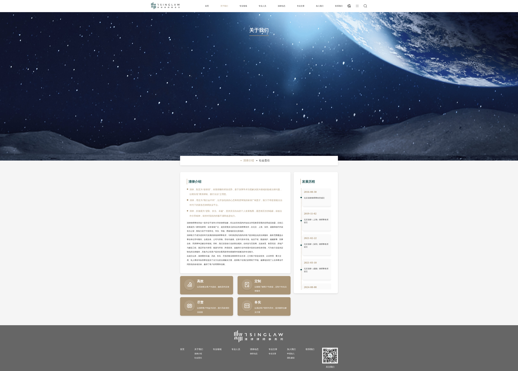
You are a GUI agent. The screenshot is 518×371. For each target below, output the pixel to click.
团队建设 (291, 358)
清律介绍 (198, 354)
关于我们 (224, 6)
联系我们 (339, 6)
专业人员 (262, 6)
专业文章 (300, 6)
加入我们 (319, 6)
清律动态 (281, 6)
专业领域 (243, 6)
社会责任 (198, 358)
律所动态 (254, 354)
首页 (207, 6)
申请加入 (291, 354)
